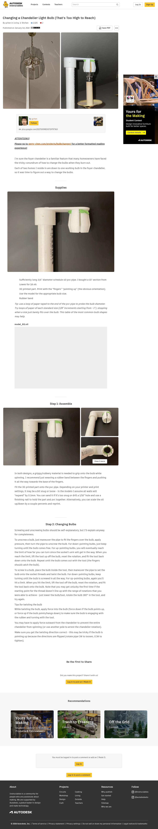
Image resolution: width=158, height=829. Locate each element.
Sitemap (105, 803)
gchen (8, 23)
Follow (34, 123)
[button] (116, 28)
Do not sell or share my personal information (101, 823)
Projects (34, 4)
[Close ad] (156, 77)
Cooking (78, 792)
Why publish (106, 792)
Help (103, 799)
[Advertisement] (140, 109)
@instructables (141, 792)
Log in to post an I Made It (79, 682)
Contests (46, 4)
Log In (138, 4)
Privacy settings (73, 823)
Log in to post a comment (79, 775)
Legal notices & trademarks (135, 823)
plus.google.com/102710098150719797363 (40, 129)
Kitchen (25, 23)
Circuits (62, 792)
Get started (106, 795)
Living (16, 23)
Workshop (63, 795)
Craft (61, 803)
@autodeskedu (141, 797)
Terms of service (39, 823)
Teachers (58, 4)
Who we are (106, 806)
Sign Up (149, 4)
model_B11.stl (21, 324)
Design (62, 799)
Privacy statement (56, 823)
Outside (78, 799)
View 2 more (99, 461)
